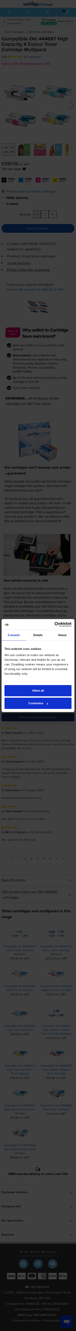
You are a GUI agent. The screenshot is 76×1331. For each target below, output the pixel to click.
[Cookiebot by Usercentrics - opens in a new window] (55, 624)
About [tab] (62, 635)
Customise (35, 703)
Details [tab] (38, 635)
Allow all (38, 690)
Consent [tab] (13, 635)
